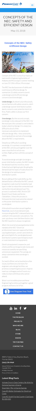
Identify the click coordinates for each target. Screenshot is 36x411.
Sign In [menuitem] (18, 338)
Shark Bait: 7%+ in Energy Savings (14, 388)
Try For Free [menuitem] (18, 342)
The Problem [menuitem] (18, 317)
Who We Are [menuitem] (18, 325)
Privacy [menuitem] (4, 373)
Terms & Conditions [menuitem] (12, 373)
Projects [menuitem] (18, 321)
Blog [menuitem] (18, 329)
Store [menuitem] (18, 334)
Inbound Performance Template (10, 366)
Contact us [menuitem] (18, 346)
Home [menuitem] (18, 313)
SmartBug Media (25, 366)
